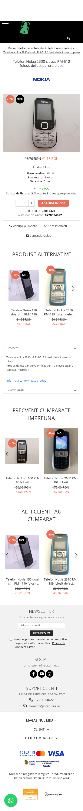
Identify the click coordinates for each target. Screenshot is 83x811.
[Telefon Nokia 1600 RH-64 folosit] (22, 451)
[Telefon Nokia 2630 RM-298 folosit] (61, 451)
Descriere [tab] (12, 348)
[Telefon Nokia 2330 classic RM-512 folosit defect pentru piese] (41, 123)
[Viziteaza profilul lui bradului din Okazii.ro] (30, 794)
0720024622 (44, 700)
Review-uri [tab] (15, 390)
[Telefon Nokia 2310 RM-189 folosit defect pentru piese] (59, 285)
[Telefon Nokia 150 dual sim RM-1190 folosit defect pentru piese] (24, 285)
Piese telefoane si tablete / (27, 48)
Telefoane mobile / (61, 48)
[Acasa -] (41, 27)
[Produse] (6, 26)
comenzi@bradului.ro (44, 706)
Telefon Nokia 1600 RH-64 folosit (22, 480)
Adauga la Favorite (24, 226)
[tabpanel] (41, 123)
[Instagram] (49, 674)
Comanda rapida (40, 235)
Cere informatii (57, 226)
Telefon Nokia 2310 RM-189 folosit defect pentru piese (59, 312)
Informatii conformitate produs (26, 380)
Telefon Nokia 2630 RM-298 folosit (61, 480)
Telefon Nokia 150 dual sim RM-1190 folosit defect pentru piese (24, 312)
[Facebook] (33, 674)
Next (76, 127)
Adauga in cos (53, 203)
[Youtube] (41, 674)
